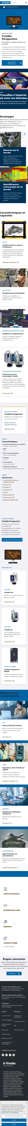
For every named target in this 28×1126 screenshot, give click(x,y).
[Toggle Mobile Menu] (26, 2)
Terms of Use (4, 1112)
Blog (15, 1025)
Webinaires (6, 484)
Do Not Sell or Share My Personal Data (14, 1115)
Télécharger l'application (9, 500)
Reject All (14, 1120)
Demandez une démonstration (12, 63)
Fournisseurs (5, 1030)
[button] (4, 7)
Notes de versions (7, 497)
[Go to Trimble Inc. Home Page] (9, 1063)
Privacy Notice (15, 1112)
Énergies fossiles (6, 1034)
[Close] (26, 1102)
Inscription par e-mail (19, 1021)
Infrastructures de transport (6, 1024)
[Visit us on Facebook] (10, 1055)
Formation (5, 487)
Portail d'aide (6, 490)
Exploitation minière (7, 1038)
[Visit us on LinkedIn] (3, 1055)
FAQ (4, 492)
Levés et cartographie (7, 1020)
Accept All (14, 1124)
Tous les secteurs (6, 1015)
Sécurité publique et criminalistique (7, 1043)
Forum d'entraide (7, 495)
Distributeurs (8, 429)
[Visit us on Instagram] (6, 1055)
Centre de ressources (19, 1030)
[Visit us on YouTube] (13, 1055)
